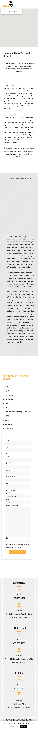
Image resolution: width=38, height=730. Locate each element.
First (7, 447)
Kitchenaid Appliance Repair (24, 719)
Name (8, 440)
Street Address (10, 477)
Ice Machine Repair (10, 719)
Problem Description (12, 506)
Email (7, 456)
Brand (8, 499)
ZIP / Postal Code (11, 490)
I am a (8, 493)
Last (7, 454)
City (7, 483)
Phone (8, 463)
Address (8, 470)
